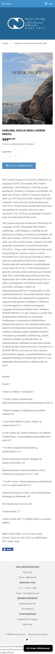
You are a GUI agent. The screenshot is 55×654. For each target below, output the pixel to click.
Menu (8, 3)
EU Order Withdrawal (38, 648)
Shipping (6, 144)
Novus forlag (19, 634)
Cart (50, 3)
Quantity (6, 151)
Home (5, 43)
